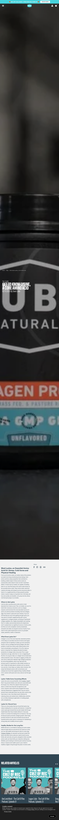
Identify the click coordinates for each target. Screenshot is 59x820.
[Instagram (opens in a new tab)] (37, 567)
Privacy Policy (30, 809)
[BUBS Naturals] (29, 5)
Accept (52, 816)
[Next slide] (57, 764)
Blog (7, 270)
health (6, 281)
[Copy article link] (44, 567)
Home (3, 270)
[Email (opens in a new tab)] (40, 567)
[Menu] (3, 6)
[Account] (52, 6)
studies (24, 681)
